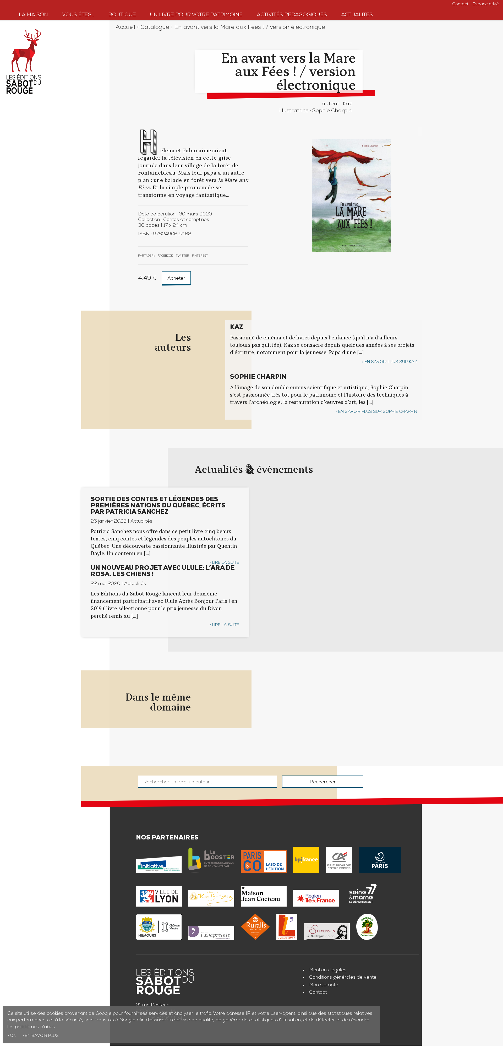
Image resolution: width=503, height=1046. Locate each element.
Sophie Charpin (332, 111)
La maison (33, 15)
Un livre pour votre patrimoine (196, 15)
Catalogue (154, 28)
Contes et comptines (186, 220)
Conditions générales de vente (342, 977)
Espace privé (486, 4)
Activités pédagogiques (292, 15)
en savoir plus (42, 1036)
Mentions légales (327, 970)
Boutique (122, 15)
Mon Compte (323, 985)
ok (13, 1036)
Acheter (176, 278)
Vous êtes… (78, 15)
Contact (460, 4)
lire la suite (225, 563)
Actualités (357, 15)
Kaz (347, 104)
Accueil (125, 28)
